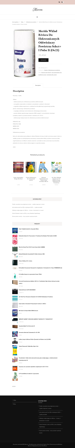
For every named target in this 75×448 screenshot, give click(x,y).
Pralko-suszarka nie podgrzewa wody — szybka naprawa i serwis (28, 204)
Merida (46, 70)
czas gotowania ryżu (56, 72)
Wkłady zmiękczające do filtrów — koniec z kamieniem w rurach (28, 210)
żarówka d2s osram (52, 74)
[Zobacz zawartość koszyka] (62, 2)
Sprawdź (43, 60)
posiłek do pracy (42, 74)
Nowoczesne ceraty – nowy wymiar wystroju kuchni (24, 216)
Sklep (14, 400)
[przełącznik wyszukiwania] (59, 2)
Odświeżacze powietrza (54, 70)
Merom (37, 9)
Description (38, 85)
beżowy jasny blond (46, 72)
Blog (14, 404)
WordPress (44, 445)
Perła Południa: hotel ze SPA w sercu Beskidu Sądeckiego (26, 213)
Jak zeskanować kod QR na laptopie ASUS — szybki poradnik (27, 207)
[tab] (38, 85)
